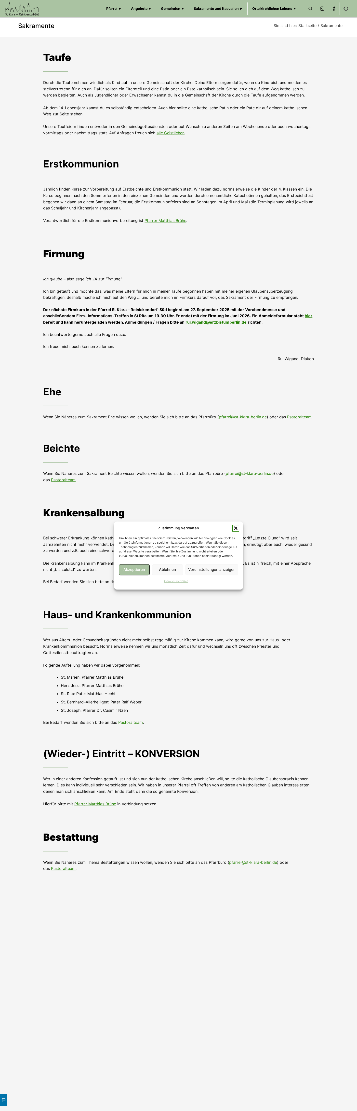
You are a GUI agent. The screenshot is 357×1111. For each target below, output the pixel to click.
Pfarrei (112, 8)
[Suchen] (310, 8)
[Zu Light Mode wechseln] (346, 8)
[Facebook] (334, 8)
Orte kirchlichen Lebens (272, 8)
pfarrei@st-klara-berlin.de (243, 416)
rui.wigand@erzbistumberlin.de (216, 322)
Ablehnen (167, 569)
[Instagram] (322, 8)
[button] (235, 528)
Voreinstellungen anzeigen (212, 569)
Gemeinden (170, 8)
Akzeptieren (134, 569)
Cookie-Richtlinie (176, 581)
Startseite (307, 25)
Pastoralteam (299, 416)
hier (308, 315)
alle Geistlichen (171, 132)
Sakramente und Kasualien (216, 8)
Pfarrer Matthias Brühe (165, 220)
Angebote (139, 8)
